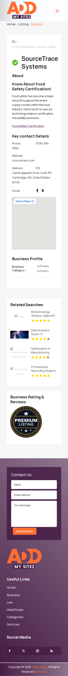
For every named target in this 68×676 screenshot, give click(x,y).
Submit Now (24, 531)
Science (37, 24)
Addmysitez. (40, 667)
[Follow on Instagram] (37, 651)
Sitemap (41, 672)
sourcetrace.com (23, 160)
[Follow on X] (23, 651)
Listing (23, 24)
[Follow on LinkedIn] (51, 651)
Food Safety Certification (28, 126)
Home (11, 24)
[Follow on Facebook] (9, 651)
